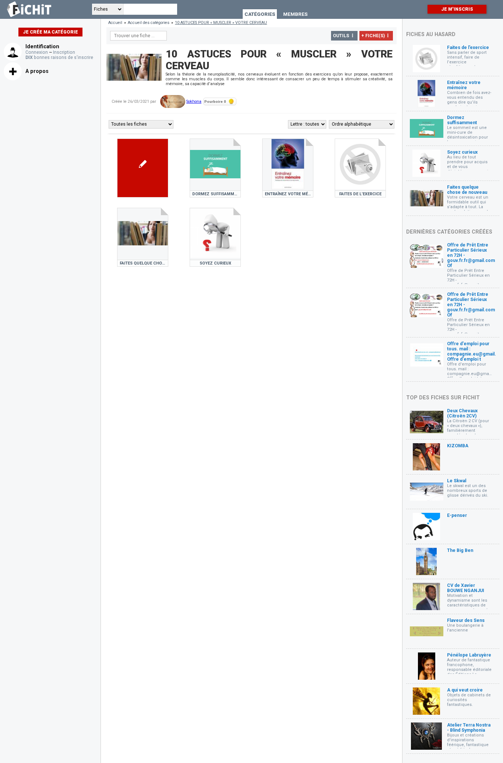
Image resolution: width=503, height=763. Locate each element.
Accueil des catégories (148, 22)
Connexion (36, 52)
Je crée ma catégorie (50, 32)
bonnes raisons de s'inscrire (59, 57)
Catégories (260, 14)
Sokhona (193, 101)
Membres (295, 14)
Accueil (115, 22)
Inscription (64, 52)
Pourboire (215, 101)
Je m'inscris (457, 9)
